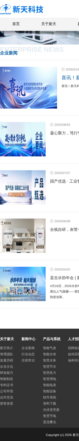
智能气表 (49, 348)
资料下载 (49, 403)
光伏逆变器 (51, 409)
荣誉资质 (6, 403)
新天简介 (6, 348)
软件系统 (49, 397)
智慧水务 (49, 360)
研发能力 (6, 372)
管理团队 (6, 354)
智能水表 (49, 354)
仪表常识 (28, 360)
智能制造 (6, 379)
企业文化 (6, 366)
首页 (16, 24)
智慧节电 (49, 416)
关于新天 (48, 24)
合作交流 (6, 397)
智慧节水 (49, 366)
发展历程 (6, 360)
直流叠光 (49, 422)
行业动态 (28, 354)
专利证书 (6, 385)
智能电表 (49, 385)
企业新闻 (28, 348)
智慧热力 (49, 372)
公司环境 (6, 391)
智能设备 (49, 391)
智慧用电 (49, 379)
